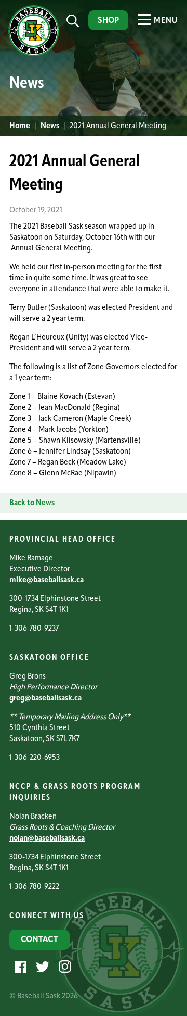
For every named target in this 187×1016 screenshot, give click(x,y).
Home (19, 126)
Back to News (32, 503)
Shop (108, 21)
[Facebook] (19, 967)
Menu (165, 21)
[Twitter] (41, 967)
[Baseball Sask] (32, 54)
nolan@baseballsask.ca (47, 839)
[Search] (72, 21)
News (50, 126)
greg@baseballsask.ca (45, 699)
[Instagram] (64, 967)
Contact (39, 940)
